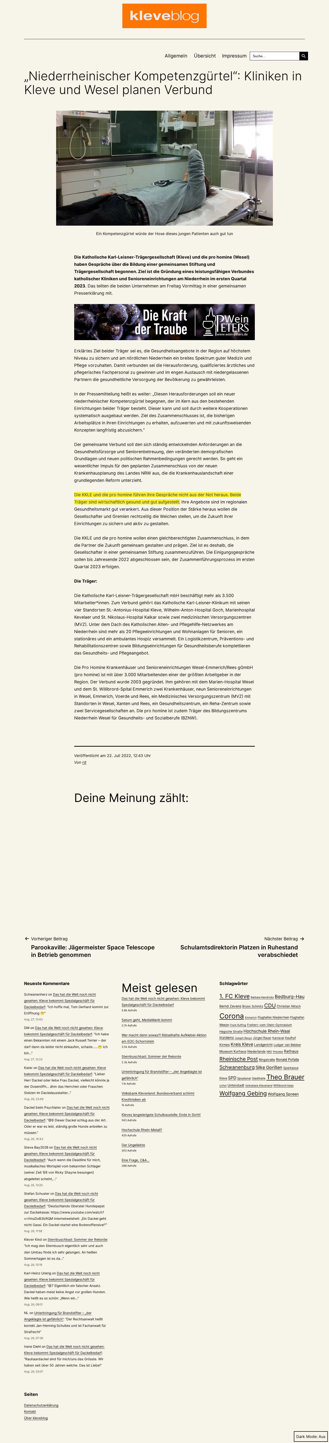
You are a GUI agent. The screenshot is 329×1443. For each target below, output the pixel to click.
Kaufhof (290, 1038)
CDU (270, 1005)
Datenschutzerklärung (41, 1405)
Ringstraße (267, 1060)
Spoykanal (244, 1078)
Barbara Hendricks (262, 997)
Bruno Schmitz (252, 1006)
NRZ (269, 1051)
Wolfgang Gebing (243, 1093)
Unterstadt (236, 1085)
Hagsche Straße (231, 1031)
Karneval (278, 1038)
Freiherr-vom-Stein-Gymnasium (269, 1025)
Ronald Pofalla (287, 1059)
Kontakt (30, 1411)
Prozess (278, 1051)
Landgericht (263, 1045)
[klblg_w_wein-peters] (164, 322)
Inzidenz (226, 1038)
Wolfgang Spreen (283, 1094)
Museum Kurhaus (232, 1051)
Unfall (223, 1085)
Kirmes (224, 1045)
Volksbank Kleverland (258, 1085)
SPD (232, 1077)
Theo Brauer (285, 1077)
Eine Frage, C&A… (135, 1160)
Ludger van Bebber (287, 1045)
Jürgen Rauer (262, 1038)
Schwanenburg (237, 1067)
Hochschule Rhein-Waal (266, 1031)
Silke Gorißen (269, 1067)
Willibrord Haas (283, 1085)
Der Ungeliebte (133, 1145)
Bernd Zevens (230, 1006)
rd (84, 762)
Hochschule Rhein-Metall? (142, 1130)
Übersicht (205, 56)
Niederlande (256, 1051)
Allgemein (176, 56)
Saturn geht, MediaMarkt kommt (147, 1020)
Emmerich (251, 1017)
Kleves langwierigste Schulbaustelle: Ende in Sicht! (161, 1115)
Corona (231, 1016)
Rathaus (291, 1051)
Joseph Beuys (243, 1038)
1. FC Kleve (234, 996)
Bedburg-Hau (289, 996)
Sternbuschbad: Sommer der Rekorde (77, 1239)
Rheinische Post (238, 1059)
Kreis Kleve (242, 1044)
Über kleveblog (36, 1418)
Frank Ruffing (238, 1025)
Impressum (234, 56)
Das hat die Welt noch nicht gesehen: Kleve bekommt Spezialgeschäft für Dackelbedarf (60, 1000)
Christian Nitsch (289, 1006)
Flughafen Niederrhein (273, 1017)
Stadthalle (258, 1078)
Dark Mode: (306, 1436)
